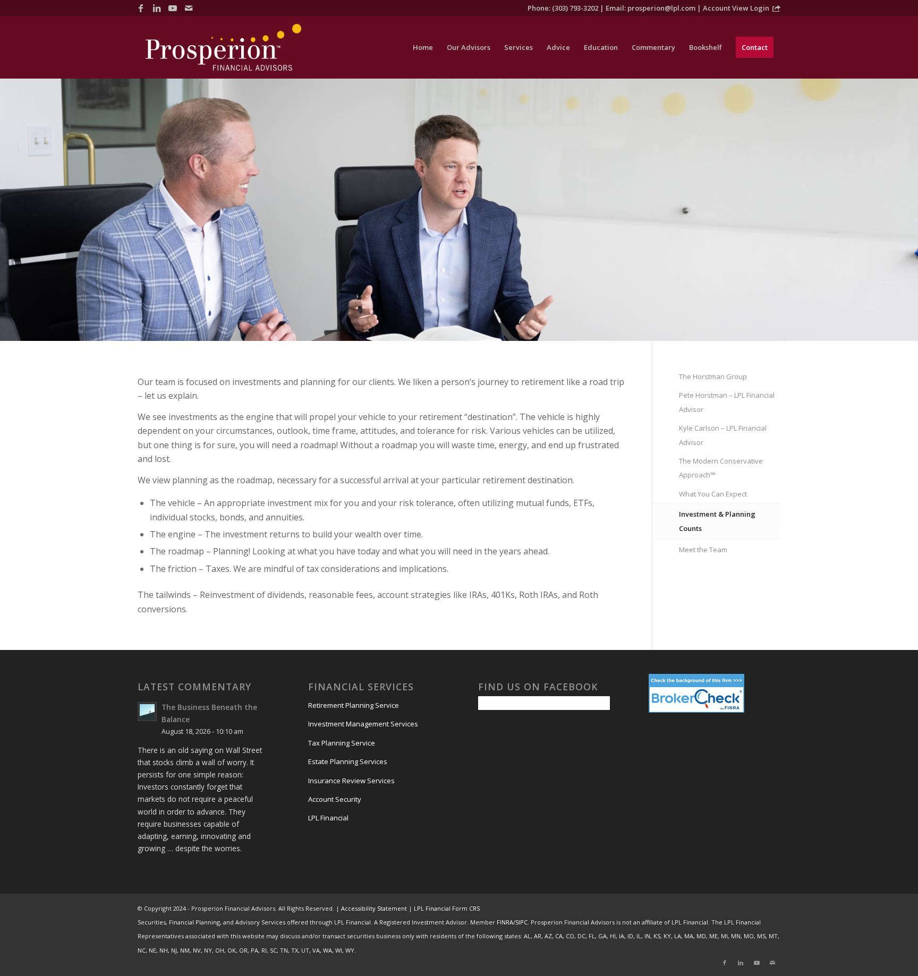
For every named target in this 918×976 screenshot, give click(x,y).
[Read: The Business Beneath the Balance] (147, 711)
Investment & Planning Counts (717, 521)
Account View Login (736, 8)
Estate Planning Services (347, 761)
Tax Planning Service (341, 743)
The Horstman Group (713, 376)
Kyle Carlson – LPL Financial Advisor (723, 435)
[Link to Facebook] (141, 8)
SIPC (521, 922)
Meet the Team (703, 549)
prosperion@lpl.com (661, 8)
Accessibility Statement (374, 908)
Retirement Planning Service (353, 705)
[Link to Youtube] (173, 8)
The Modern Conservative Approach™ (721, 468)
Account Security (334, 799)
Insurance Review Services (351, 780)
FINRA (505, 922)
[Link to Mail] (189, 8)
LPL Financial (328, 818)
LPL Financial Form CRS (447, 908)
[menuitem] (423, 47)
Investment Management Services (363, 724)
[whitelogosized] (223, 47)
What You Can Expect (713, 494)
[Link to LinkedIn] (157, 8)
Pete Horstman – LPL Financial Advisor (727, 402)
